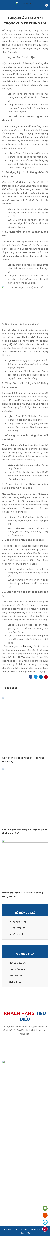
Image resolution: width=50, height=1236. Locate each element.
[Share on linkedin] (41, 677)
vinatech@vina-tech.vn (15, 1100)
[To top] (45, 1229)
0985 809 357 (35, 1095)
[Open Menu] (3, 5)
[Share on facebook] (30, 677)
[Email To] (45, 1208)
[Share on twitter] (36, 677)
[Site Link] (3, 1105)
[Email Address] (3, 1100)
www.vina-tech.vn (13, 1105)
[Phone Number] (26, 1095)
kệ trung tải (29, 646)
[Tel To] (45, 1215)
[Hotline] (3, 1095)
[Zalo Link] (45, 1222)
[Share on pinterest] (46, 677)
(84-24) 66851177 (13, 1095)
